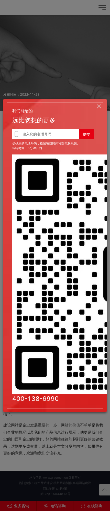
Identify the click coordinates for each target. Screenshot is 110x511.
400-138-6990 (35, 398)
